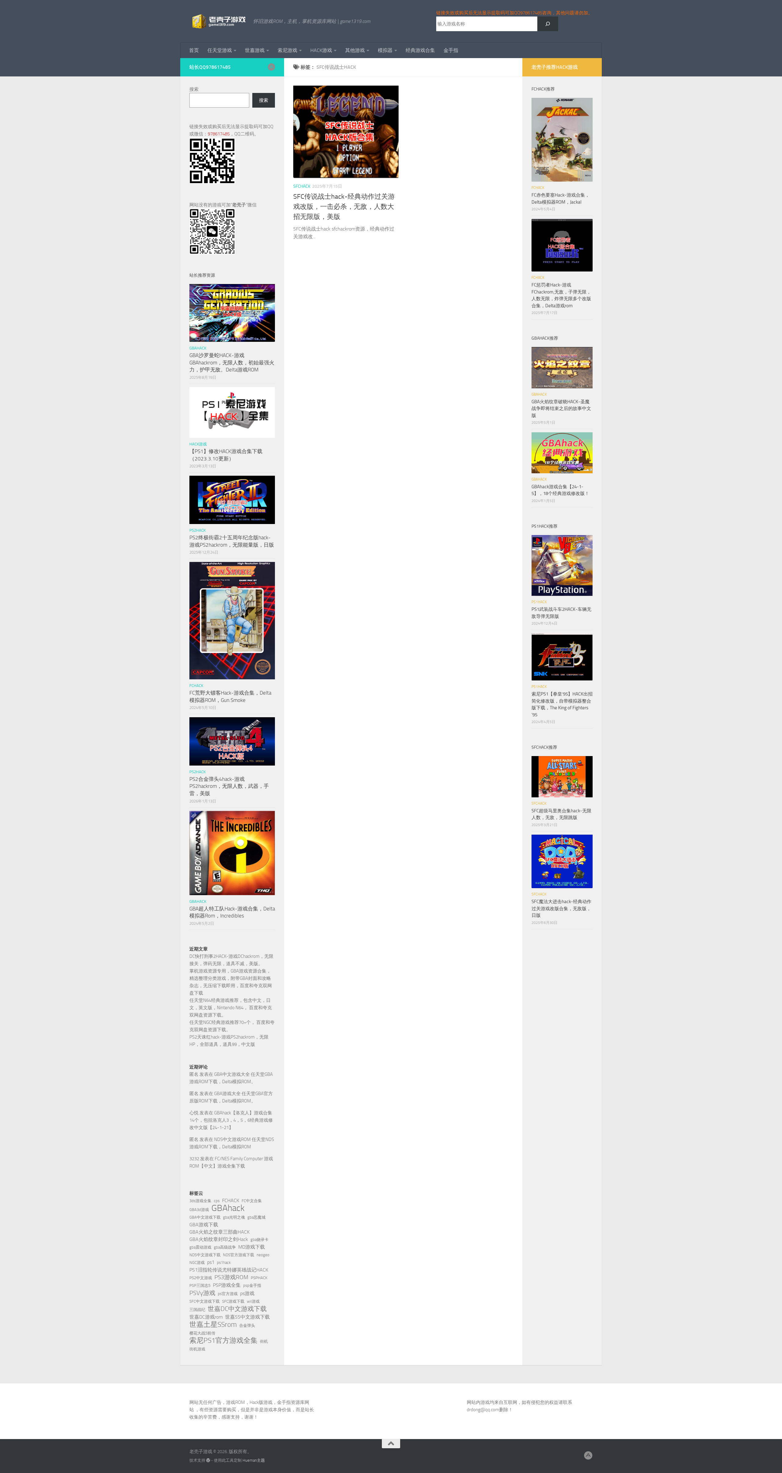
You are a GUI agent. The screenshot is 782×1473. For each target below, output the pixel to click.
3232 (194, 1158)
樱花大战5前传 (202, 1333)
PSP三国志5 (199, 1285)
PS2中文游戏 (200, 1277)
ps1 (210, 1262)
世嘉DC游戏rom (206, 1317)
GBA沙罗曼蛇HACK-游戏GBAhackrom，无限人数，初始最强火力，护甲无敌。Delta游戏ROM (231, 362)
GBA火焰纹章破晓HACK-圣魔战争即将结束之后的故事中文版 (561, 408)
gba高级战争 (225, 1247)
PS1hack (539, 602)
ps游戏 (247, 1293)
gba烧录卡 (259, 1239)
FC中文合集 (252, 1200)
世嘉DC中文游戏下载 (237, 1308)
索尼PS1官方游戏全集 (223, 1340)
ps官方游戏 (228, 1293)
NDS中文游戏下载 (205, 1255)
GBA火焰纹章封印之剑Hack (218, 1239)
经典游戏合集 (420, 50)
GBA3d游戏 (199, 1209)
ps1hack (224, 1262)
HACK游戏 (321, 50)
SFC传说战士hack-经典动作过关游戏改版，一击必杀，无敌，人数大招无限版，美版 (344, 207)
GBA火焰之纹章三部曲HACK (219, 1232)
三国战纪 (197, 1309)
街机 (264, 1341)
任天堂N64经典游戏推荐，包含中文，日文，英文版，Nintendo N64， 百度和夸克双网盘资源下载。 (230, 1008)
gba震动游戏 (200, 1247)
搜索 (194, 89)
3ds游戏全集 (200, 1200)
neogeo (263, 1255)
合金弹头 (247, 1325)
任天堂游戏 (219, 50)
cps (217, 1200)
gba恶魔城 (256, 1217)
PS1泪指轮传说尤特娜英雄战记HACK (228, 1270)
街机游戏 (197, 1349)
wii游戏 (253, 1301)
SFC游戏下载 (233, 1301)
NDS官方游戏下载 (238, 1255)
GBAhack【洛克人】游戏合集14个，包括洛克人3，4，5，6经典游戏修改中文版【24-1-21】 (231, 1120)
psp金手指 (252, 1285)
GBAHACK (197, 348)
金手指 (451, 50)
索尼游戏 (287, 50)
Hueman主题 (254, 1460)
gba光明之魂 (234, 1217)
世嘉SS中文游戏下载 (247, 1317)
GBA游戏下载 (203, 1225)
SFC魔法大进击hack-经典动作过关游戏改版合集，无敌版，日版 (561, 908)
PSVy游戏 (202, 1293)
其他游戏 (355, 50)
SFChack (301, 186)
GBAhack (228, 1208)
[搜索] (547, 24)
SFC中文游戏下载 (204, 1301)
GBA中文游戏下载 (205, 1217)
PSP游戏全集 (227, 1285)
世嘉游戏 (255, 50)
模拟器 (385, 50)
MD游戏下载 (251, 1247)
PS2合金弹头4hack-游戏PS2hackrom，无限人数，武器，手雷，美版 (229, 786)
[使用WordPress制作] (208, 1460)
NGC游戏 (197, 1262)
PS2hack (197, 530)
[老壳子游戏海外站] (271, 67)
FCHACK (196, 685)
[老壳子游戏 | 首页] (218, 21)
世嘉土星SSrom (213, 1324)
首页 (194, 50)
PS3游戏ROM (231, 1277)
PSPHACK (259, 1277)
